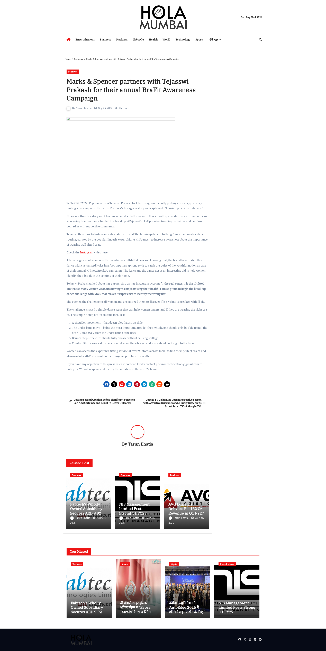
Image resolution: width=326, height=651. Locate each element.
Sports (199, 39)
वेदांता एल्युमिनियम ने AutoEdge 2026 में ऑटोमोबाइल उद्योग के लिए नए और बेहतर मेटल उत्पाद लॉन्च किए (186, 611)
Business (105, 39)
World (166, 39)
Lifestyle (138, 39)
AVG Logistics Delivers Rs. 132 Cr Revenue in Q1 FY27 (186, 509)
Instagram (86, 252)
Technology (183, 39)
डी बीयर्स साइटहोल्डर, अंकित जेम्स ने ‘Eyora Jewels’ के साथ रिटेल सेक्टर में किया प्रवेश (135, 609)
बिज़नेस (125, 564)
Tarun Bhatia (84, 108)
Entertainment (85, 39)
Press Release (227, 564)
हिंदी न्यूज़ (214, 39)
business (125, 108)
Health (153, 39)
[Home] (68, 40)
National (122, 39)
